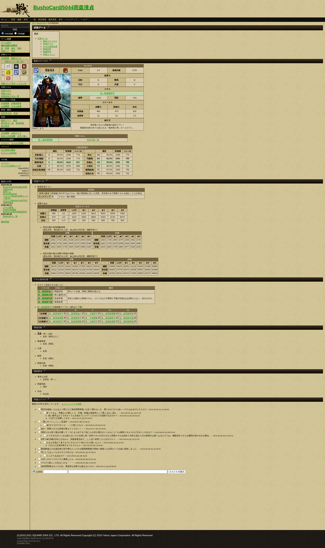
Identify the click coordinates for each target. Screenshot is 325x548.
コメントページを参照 (71, 404)
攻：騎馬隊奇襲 (127, 318)
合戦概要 (5, 133)
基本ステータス (50, 41)
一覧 (34, 19)
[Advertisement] (60, 501)
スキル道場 (16, 106)
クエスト (5, 143)
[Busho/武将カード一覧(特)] (24, 68)
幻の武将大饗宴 (8, 150)
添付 (26, 19)
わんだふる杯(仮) (9, 153)
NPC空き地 (6, 113)
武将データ (43, 38)
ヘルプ (84, 19)
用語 (19, 48)
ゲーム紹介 (6, 42)
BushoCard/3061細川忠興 (15, 187)
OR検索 (21, 34)
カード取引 (11, 83)
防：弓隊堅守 (91, 313)
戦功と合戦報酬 (8, 136)
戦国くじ (5, 51)
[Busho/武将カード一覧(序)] (16, 74)
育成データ (48, 44)
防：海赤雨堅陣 (45, 140)
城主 (13, 48)
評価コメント (49, 54)
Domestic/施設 (9, 209)
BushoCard (41, 23)
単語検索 (42, 19)
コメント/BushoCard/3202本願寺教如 (15, 201)
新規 (13, 19)
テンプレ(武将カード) (11, 166)
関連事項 (47, 51)
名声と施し (22, 136)
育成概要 (5, 103)
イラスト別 (21, 83)
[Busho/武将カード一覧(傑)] (24, 74)
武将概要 (5, 58)
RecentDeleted (10, 194)
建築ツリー (6, 120)
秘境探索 (20, 123)
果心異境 (5, 126)
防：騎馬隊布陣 (45, 295)
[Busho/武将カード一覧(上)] (8, 74)
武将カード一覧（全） (15, 61)
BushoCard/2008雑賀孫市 (15, 212)
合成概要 (5, 106)
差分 (61, 19)
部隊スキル (6, 93)
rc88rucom (8, 189)
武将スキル (6, 90)
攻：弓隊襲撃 (91, 318)
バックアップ (71, 19)
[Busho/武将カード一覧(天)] (8, 68)
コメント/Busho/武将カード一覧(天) (15, 197)
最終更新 (52, 19)
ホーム (4, 19)
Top (33, 23)
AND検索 (9, 34)
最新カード (16, 58)
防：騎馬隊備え (45, 291)
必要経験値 (16, 103)
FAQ (13, 51)
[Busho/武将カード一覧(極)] (16, 68)
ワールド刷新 (17, 143)
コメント (5, 163)
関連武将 (47, 49)
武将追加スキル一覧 (10, 96)
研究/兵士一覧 (7, 123)
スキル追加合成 (50, 46)
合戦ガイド (16, 133)
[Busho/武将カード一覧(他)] (8, 80)
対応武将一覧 (93, 140)
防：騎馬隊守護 (45, 302)
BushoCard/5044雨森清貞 (63, 7)
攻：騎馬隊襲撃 (108, 313)
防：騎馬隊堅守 (107, 93)
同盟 (7, 48)
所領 (16, 113)
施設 (15, 120)
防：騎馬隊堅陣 (45, 298)
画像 (3, 83)
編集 (19, 19)
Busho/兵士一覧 (10, 216)
